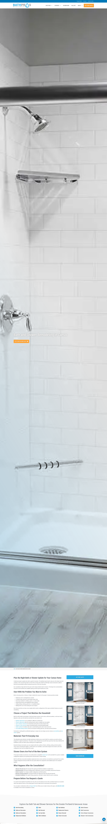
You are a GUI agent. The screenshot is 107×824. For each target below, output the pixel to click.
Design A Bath (79, 1)
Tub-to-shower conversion (21, 723)
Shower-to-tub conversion (21, 725)
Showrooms (66, 5)
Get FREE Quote (89, 5)
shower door (44, 754)
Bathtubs (48, 5)
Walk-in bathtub (19, 727)
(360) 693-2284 (90, 1)
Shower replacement (20, 722)
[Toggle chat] (104, 819)
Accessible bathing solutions (22, 728)
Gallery (73, 5)
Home (14, 668)
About (79, 5)
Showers (57, 5)
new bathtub (56, 731)
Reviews (85, 1)
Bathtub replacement (20, 720)
